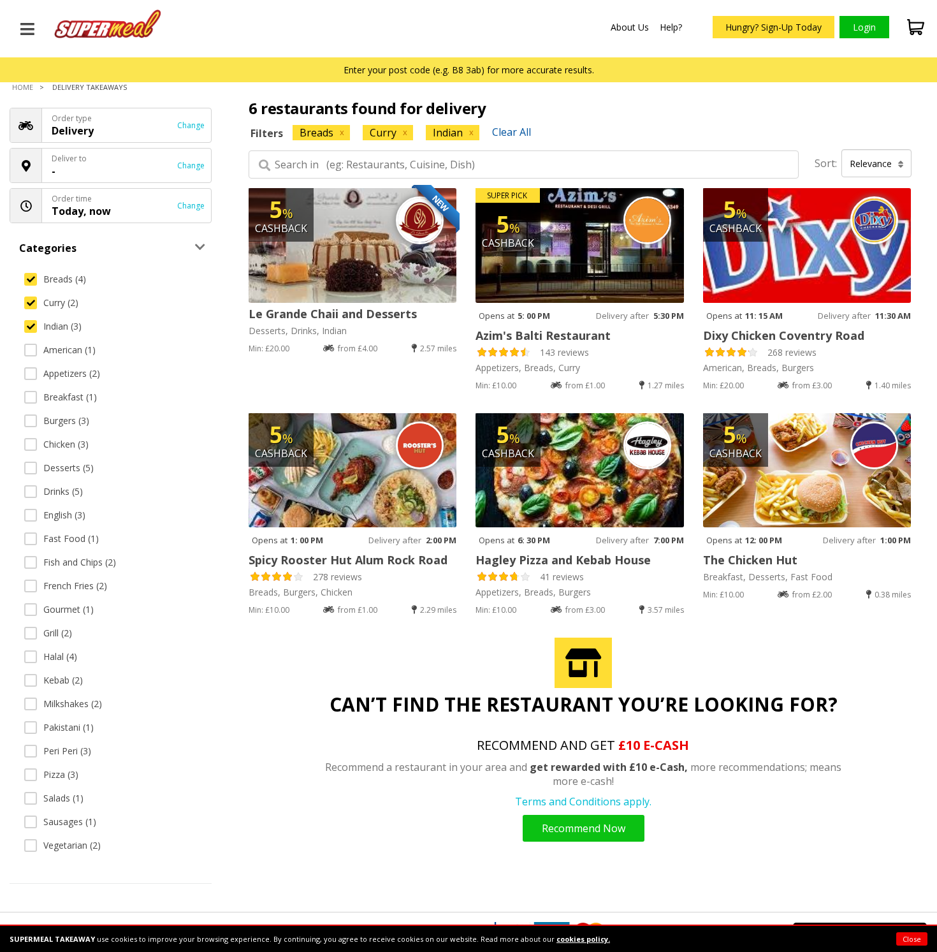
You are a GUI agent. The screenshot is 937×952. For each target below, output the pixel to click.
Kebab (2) (63, 680)
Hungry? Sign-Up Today (773, 27)
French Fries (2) (75, 586)
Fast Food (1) (71, 538)
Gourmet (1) (68, 609)
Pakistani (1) (68, 727)
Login (864, 27)
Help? (671, 27)
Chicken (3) (66, 444)
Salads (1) (63, 798)
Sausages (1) (69, 822)
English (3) (64, 515)
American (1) (69, 350)
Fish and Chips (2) (79, 562)
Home (22, 87)
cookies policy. (583, 939)
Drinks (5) (63, 491)
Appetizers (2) (71, 373)
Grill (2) (57, 633)
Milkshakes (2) (72, 704)
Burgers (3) (66, 420)
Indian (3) (62, 326)
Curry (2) (60, 303)
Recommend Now (583, 828)
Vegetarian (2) (72, 845)
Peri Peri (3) (67, 751)
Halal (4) (60, 656)
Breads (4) (64, 279)
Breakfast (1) (70, 397)
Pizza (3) (60, 774)
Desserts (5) (68, 468)
